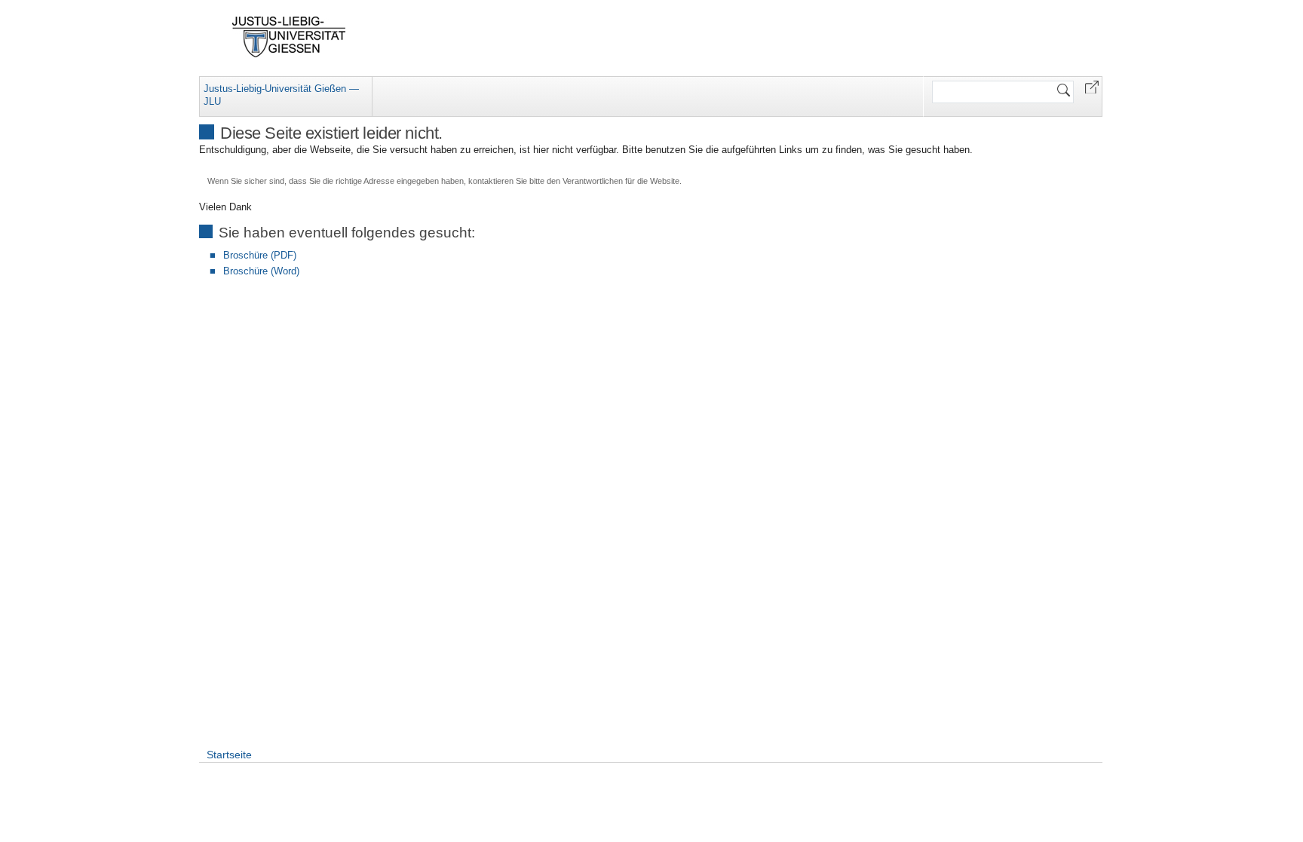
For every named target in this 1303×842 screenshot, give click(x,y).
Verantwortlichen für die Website (621, 180)
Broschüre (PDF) (259, 255)
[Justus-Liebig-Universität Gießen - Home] (289, 37)
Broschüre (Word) (261, 271)
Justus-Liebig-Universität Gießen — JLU (281, 95)
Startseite (229, 755)
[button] (1092, 86)
